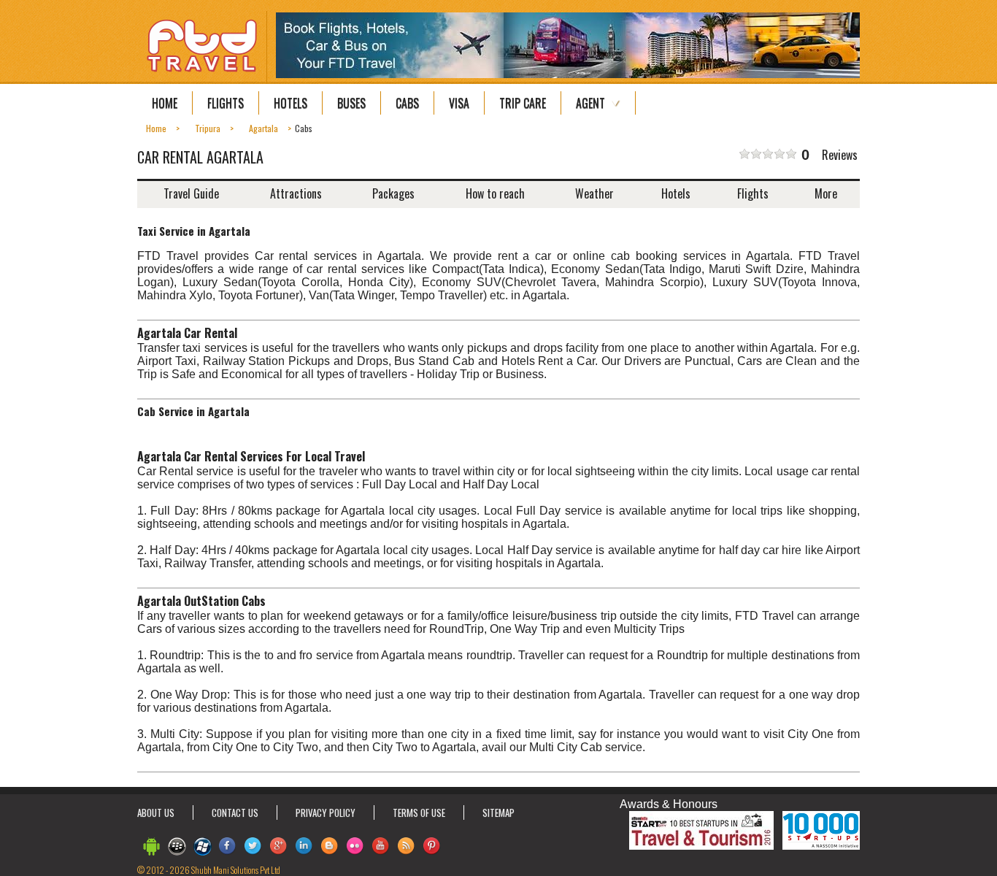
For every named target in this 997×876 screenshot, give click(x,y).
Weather (594, 193)
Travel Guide (191, 193)
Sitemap (498, 812)
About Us (155, 812)
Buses (351, 103)
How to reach (495, 193)
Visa (459, 103)
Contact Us (235, 812)
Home (164, 103)
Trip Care (522, 103)
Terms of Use (419, 812)
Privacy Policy (325, 812)
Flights (225, 103)
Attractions (296, 193)
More (826, 193)
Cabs (407, 103)
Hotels (290, 103)
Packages (393, 193)
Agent (590, 103)
